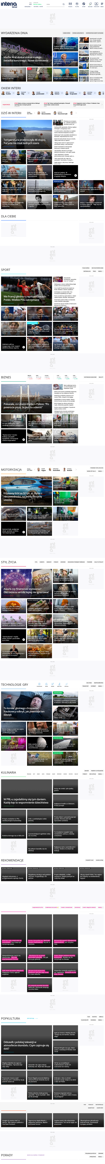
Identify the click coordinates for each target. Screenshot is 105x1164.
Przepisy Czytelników (97, 824)
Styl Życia (8, 616)
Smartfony (91, 1161)
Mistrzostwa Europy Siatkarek (94, 33)
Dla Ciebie (8, 216)
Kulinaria (8, 826)
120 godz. (36, 6)
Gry (25, 738)
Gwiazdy (49, 616)
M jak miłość (84, 1074)
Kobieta (42, 616)
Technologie (11, 738)
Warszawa (28, 6)
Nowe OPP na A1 (91, 525)
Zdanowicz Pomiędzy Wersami (76, 616)
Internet (93, 740)
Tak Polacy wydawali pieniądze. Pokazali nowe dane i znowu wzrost (57, 104)
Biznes (6, 431)
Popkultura (10, 1072)
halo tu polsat (98, 616)
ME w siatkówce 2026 (97, 322)
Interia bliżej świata (78, 33)
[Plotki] (10, 961)
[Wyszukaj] (63, 4)
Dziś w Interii (11, 113)
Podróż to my (90, 914)
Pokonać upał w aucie (96, 522)
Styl (36, 616)
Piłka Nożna (85, 322)
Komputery (100, 1161)
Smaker (87, 824)
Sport (5, 324)
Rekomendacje (12, 914)
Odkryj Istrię (99, 914)
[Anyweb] (10, 1160)
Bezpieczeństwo (98, 736)
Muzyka (94, 1070)
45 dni (41, 6)
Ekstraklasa (87, 325)
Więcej (100, 325)
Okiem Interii (66, 33)
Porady (56, 616)
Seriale (101, 1070)
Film (88, 1070)
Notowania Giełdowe (90, 431)
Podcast (90, 1158)
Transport (86, 740)
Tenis (94, 325)
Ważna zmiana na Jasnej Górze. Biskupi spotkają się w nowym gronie (27, 104)
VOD (85, 1158)
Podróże (89, 616)
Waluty (101, 431)
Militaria (89, 736)
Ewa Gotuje (92, 828)
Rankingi (93, 1074)
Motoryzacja (11, 524)
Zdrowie (63, 616)
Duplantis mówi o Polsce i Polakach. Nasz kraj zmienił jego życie (86, 104)
